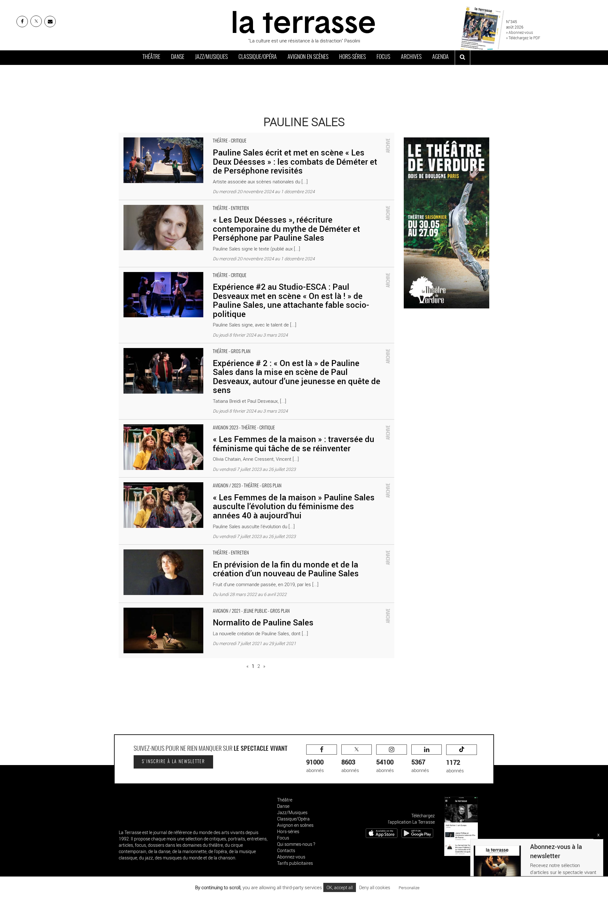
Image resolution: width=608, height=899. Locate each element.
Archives (411, 57)
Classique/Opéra (257, 57)
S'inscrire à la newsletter (173, 762)
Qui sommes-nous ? (296, 844)
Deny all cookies (374, 887)
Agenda (440, 57)
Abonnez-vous (291, 857)
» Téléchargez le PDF (523, 37)
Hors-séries (352, 57)
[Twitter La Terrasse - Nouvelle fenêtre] (36, 21)
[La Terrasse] (304, 21)
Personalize (409, 887)
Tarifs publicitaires (295, 863)
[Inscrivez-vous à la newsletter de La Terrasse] (50, 21)
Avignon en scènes (308, 57)
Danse (177, 57)
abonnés (315, 765)
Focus (383, 57)
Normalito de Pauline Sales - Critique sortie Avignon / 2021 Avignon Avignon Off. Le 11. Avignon (216, 606)
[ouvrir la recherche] (462, 57)
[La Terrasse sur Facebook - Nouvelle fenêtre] (22, 21)
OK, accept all (339, 887)
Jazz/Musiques (211, 57)
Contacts (286, 850)
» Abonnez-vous (519, 32)
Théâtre (151, 57)
